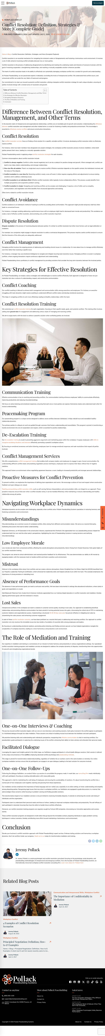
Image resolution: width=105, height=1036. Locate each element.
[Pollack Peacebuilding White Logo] (19, 979)
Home (4, 54)
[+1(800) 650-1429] (102, 523)
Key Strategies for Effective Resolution (16, 95)
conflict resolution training (22, 309)
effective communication (69, 737)
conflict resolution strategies (42, 154)
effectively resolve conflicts (18, 129)
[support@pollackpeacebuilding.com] (102, 527)
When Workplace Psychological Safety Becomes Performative (87, 1011)
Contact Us (40, 999)
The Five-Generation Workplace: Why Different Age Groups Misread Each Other (86, 998)
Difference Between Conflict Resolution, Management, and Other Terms (25, 93)
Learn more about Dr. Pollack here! (72, 863)
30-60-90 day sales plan (57, 613)
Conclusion (8, 102)
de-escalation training (12, 440)
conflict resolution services (13, 141)
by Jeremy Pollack (62, 34)
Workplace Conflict (13, 20)
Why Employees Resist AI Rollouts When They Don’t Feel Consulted (86, 1004)
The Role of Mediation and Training (15, 100)
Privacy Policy (41, 1002)
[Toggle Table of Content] (44, 90)
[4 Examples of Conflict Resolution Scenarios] (27, 904)
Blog (9, 54)
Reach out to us (39, 836)
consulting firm (83, 773)
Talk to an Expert (98, 3)
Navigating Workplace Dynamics (14, 97)
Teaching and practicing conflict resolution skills (17, 489)
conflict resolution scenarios (21, 619)
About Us (40, 996)
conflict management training (27, 461)
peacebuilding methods (66, 755)
